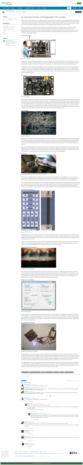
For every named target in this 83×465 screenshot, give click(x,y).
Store (45, 451)
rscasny (6, 25)
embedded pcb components (35, 372)
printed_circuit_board (69, 372)
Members (16, 451)
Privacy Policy (38, 453)
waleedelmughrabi (34, 413)
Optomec (28, 58)
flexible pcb (57, 372)
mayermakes (26, 387)
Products (41, 451)
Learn (7, 10)
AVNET (27, 96)
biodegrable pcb (25, 372)
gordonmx (26, 430)
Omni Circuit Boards (30, 268)
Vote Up (24, 401)
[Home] (6, 3)
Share (10, 19)
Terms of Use (33, 453)
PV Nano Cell (28, 231)
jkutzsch (26, 436)
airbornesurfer (27, 384)
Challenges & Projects (33, 451)
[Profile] (80, 8)
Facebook (72, 453)
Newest (54, 396)
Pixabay (27, 135)
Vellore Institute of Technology (31, 351)
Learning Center (12, 10)
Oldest (47, 396)
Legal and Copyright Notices (48, 453)
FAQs (28, 453)
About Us (16, 453)
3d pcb (62, 372)
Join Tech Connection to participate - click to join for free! (41, 463)
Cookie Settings (61, 453)
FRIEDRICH (28, 311)
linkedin (74, 453)
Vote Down (26, 401)
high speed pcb (49, 372)
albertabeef (26, 443)
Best (50, 396)
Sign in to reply (24, 380)
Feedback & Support (22, 453)
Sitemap (55, 453)
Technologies (25, 451)
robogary (26, 391)
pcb (43, 372)
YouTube (76, 453)
